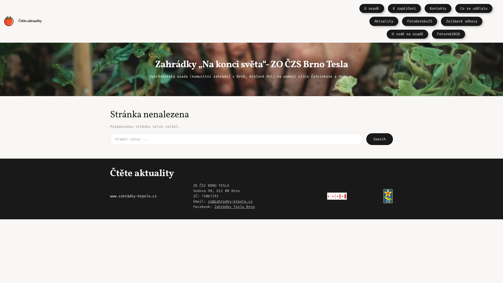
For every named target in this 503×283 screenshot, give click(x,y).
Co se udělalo (473, 8)
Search (379, 139)
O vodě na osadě (407, 34)
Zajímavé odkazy (461, 21)
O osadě (371, 8)
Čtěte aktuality (30, 21)
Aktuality (383, 21)
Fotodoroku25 (419, 21)
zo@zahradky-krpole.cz (230, 201)
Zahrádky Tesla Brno (234, 206)
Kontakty (438, 8)
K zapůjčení (404, 8)
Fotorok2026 (448, 34)
